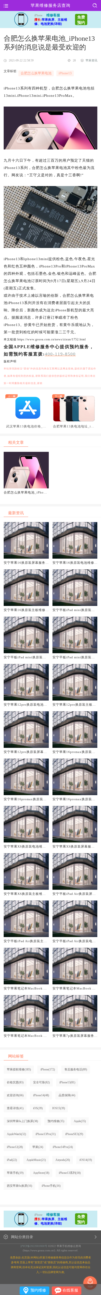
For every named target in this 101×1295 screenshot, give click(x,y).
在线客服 (70, 1290)
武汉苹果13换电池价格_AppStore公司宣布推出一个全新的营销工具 (26, 426)
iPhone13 (65, 73)
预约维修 (38, 1290)
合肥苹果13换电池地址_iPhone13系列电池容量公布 (74, 426)
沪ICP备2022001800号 (33, 1246)
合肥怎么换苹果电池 (36, 73)
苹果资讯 (91, 60)
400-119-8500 (60, 354)
